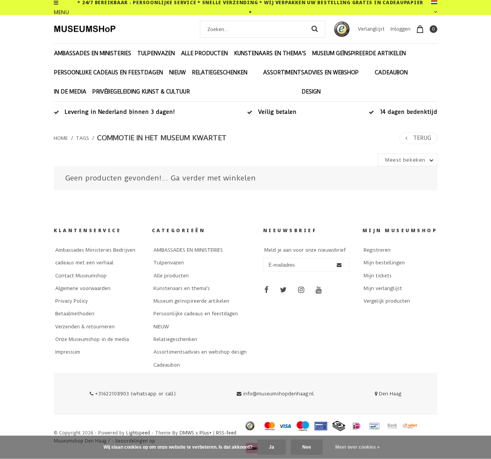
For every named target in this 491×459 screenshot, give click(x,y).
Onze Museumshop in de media (92, 339)
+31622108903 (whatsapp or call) (135, 394)
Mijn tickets (378, 276)
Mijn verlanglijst (383, 288)
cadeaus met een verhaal (84, 263)
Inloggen (400, 29)
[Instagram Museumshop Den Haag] (301, 290)
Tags (82, 138)
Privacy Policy (71, 301)
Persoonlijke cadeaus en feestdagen (108, 72)
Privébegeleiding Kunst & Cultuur (141, 92)
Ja (271, 447)
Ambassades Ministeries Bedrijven (95, 250)
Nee (306, 447)
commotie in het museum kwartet (162, 138)
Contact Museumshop (81, 276)
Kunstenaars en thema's (270, 53)
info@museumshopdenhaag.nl (278, 394)
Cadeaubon (391, 72)
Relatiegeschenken (219, 72)
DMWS (187, 433)
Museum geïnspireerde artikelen (359, 53)
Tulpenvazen (156, 53)
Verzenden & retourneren (85, 326)
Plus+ (205, 433)
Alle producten (204, 53)
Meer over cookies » (357, 447)
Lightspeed (138, 433)
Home (61, 138)
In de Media (70, 92)
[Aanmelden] (339, 265)
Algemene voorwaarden (82, 288)
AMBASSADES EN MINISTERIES (92, 53)
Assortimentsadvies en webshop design (311, 82)
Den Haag (389, 394)
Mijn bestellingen (384, 263)
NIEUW (177, 72)
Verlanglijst (371, 29)
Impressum (67, 352)
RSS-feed (226, 433)
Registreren (377, 250)
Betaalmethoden (74, 313)
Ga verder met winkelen (213, 178)
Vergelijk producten (387, 301)
